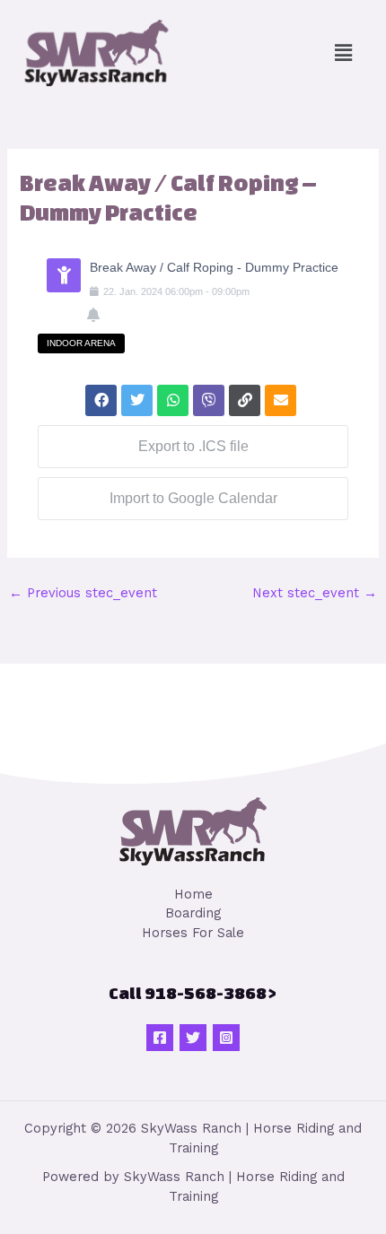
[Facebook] (159, 1037)
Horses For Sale (193, 933)
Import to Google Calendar (193, 498)
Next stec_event (314, 593)
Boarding (193, 913)
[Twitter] (193, 1037)
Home (193, 894)
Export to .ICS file (193, 446)
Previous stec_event (83, 593)
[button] (344, 53)
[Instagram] (226, 1037)
